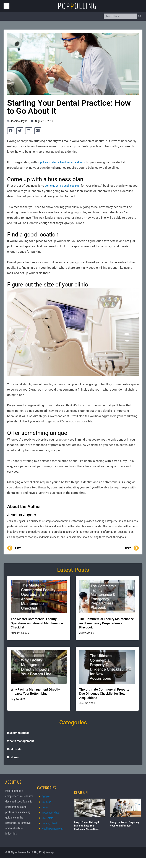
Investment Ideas (18, 733)
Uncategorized (49, 823)
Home (45, 807)
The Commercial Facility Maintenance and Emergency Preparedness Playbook (106, 623)
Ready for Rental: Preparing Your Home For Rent (124, 824)
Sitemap (49, 852)
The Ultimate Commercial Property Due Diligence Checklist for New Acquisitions (104, 694)
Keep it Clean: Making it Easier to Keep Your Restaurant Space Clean (86, 826)
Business (13, 757)
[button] (6, 6)
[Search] (139, 16)
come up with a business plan (62, 185)
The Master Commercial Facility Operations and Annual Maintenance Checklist (37, 623)
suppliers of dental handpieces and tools (61, 162)
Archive (45, 796)
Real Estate (14, 749)
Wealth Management (20, 741)
